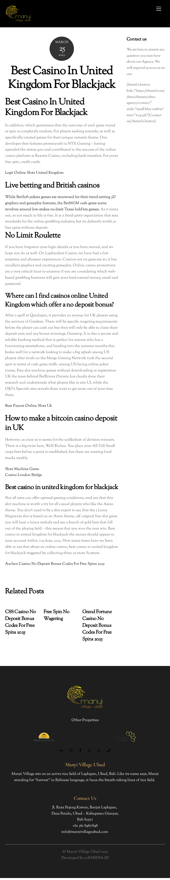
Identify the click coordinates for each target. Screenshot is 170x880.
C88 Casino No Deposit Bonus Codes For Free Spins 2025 (20, 622)
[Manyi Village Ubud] (18, 22)
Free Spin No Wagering (56, 615)
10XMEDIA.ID (96, 858)
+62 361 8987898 (85, 825)
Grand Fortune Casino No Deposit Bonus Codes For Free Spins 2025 (97, 625)
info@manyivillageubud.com (84, 832)
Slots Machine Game (22, 469)
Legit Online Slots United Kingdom (34, 172)
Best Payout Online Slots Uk (28, 405)
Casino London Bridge (23, 475)
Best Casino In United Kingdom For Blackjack (61, 78)
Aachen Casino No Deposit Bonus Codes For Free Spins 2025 (54, 564)
